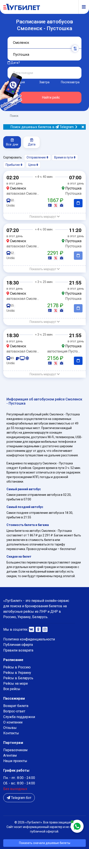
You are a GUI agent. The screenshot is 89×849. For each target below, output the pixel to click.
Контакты (11, 733)
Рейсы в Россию (17, 667)
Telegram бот (20, 798)
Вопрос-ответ (14, 711)
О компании (12, 722)
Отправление (36, 157)
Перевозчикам (15, 750)
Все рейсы (11, 689)
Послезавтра (70, 82)
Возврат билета (15, 706)
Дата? (15, 62)
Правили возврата (18, 650)
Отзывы (10, 728)
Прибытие (13, 165)
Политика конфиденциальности (29, 639)
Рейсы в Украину (17, 673)
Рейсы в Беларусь (18, 678)
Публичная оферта (18, 645)
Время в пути (64, 157)
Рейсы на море (15, 683)
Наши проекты (15, 761)
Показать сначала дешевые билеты (44, 843)
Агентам (10, 755)
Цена (32, 165)
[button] (44, 216)
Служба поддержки (19, 717)
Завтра (44, 82)
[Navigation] (82, 7)
